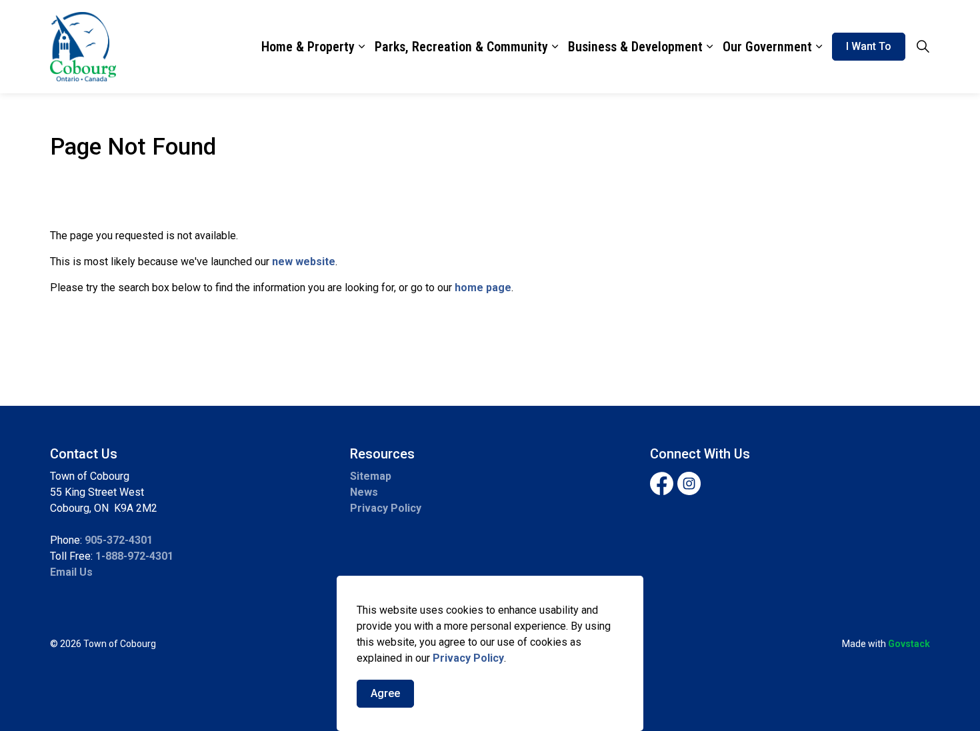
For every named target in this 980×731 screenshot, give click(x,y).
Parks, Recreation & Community (461, 47)
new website (303, 261)
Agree (385, 693)
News (364, 492)
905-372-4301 (119, 540)
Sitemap (370, 476)
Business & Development (635, 47)
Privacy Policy (468, 658)
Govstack (909, 643)
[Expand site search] (922, 46)
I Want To (868, 46)
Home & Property (308, 47)
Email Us (71, 572)
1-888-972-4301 (134, 556)
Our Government (767, 47)
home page (483, 287)
